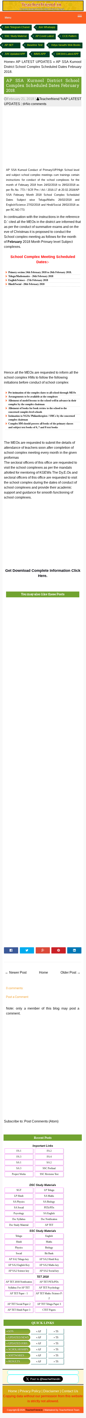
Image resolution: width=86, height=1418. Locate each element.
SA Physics (19, 1201)
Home (43, 972)
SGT (18, 1190)
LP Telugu (49, 1190)
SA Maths (49, 1195)
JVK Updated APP (15, 54)
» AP (38, 1331)
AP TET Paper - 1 (19, 1293)
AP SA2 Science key (18, 1270)
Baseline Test (34, 45)
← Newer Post (16, 972)
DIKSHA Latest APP (67, 54)
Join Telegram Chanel (17, 27)
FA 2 (49, 1150)
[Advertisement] (42, 137)
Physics (19, 1247)
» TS (56, 1331)
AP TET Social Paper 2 (18, 1304)
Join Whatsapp (46, 27)
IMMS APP (40, 54)
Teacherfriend (49, 99)
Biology (49, 1247)
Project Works (19, 1174)
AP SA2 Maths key (49, 1265)
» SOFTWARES (15, 1355)
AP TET (49, 1225)
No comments (36, 104)
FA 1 (18, 1150)
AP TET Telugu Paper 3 (49, 1304)
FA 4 (49, 1156)
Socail (19, 1253)
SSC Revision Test (49, 1174)
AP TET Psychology (49, 1287)
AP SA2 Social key (49, 1270)
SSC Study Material (16, 36)
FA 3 (18, 1156)
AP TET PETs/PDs (49, 1281)
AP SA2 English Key (19, 1265)
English (49, 1236)
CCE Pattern (69, 36)
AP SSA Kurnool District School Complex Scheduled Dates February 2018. (42, 85)
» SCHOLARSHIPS (17, 1349)
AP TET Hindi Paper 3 (19, 1309)
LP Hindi (18, 1195)
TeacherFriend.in (34, 1410)
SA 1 (18, 1162)
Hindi (19, 1241)
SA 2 (49, 1162)
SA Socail (19, 1207)
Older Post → (70, 972)
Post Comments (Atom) (41, 1121)
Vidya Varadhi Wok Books (65, 45)
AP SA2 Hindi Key (49, 1259)
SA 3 (18, 1168)
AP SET (9, 45)
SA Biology (49, 1201)
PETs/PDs (49, 1207)
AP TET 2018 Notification (19, 1281)
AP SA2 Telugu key (19, 1259)
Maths (49, 1241)
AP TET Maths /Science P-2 (49, 1296)
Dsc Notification (49, 1219)
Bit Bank (49, 1253)
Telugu (18, 1236)
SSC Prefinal (49, 1168)
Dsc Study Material (18, 1225)
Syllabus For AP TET (19, 1287)
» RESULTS (13, 1361)
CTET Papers (49, 1309)
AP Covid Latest (44, 36)
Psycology (19, 1213)
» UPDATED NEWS (17, 1337)
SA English (49, 1213)
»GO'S (9, 1331)
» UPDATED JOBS (16, 1343)
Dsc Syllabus (18, 1219)
